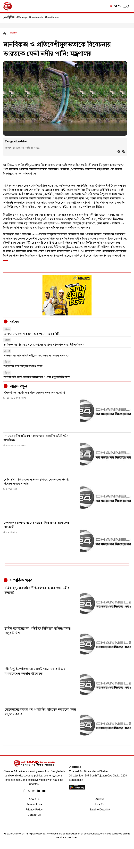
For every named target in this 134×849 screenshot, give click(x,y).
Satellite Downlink (99, 809)
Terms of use (34, 804)
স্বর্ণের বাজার (37, 17)
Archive (99, 799)
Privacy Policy (34, 809)
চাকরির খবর (53, 17)
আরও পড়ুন (18, 386)
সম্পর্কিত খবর (20, 580)
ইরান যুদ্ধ (23, 17)
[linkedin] (38, 791)
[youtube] (43, 791)
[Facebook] (24, 791)
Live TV (99, 804)
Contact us (34, 814)
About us (34, 799)
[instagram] (34, 791)
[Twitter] (28, 791)
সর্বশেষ (14, 322)
